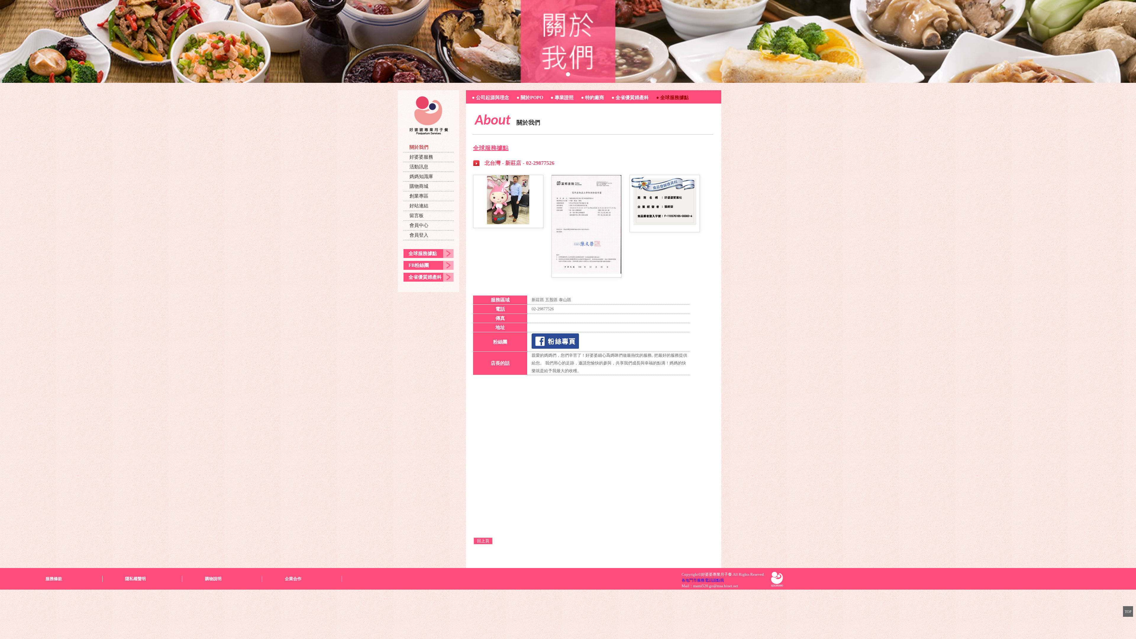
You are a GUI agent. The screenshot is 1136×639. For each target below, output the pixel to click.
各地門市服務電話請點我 (703, 580)
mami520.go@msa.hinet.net (715, 586)
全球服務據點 (423, 253)
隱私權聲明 (135, 579)
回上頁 (483, 541)
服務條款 (54, 579)
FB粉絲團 (419, 265)
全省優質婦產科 (425, 277)
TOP (1128, 612)
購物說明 (213, 579)
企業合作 (293, 579)
